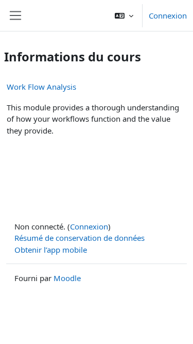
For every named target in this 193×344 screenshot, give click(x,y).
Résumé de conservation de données (79, 238)
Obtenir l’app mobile (50, 249)
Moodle (67, 278)
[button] (124, 15)
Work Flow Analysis (41, 86)
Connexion (168, 15)
